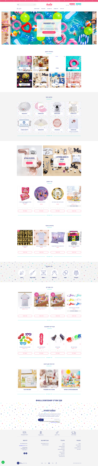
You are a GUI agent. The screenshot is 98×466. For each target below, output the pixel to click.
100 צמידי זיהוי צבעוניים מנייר (74, 307)
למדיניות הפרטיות (54, 422)
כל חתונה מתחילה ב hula (62, 158)
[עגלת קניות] (17, 8)
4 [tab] (49, 43)
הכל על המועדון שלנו (44, 443)
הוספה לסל (58, 210)
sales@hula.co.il (22, 445)
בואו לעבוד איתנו (62, 455)
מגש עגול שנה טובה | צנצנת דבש (57, 202)
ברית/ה (21, 277)
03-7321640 (22, 443)
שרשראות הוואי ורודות (41, 347)
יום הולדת (76, 277)
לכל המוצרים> (49, 215)
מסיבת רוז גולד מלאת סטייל (49, 389)
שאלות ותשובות (72, 5)
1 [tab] (52, 43)
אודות (80, 5)
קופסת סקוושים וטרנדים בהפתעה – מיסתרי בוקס (25, 202)
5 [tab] (47, 43)
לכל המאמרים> (49, 394)
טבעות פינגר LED (74, 347)
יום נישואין (54, 277)
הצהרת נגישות (62, 452)
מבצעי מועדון (36, 8)
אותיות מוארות (25, 246)
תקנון (64, 450)
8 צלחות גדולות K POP (41, 202)
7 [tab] (45, 43)
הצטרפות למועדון (45, 444)
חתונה (65, 277)
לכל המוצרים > (49, 135)
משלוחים (63, 447)
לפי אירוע (62, 8)
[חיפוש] (18, 4)
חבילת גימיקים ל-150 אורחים (58, 307)
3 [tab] (50, 43)
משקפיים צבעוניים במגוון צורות (25, 347)
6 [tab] (46, 43)
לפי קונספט (56, 8)
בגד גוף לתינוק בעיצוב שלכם (41, 246)
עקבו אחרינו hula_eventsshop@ (49, 400)
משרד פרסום (25, 463)
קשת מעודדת (57, 347)
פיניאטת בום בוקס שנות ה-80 (74, 246)
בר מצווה (43, 277)
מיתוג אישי (43, 8)
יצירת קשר (67, 5)
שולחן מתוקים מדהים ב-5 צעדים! (71, 389)
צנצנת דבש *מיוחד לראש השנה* (74, 202)
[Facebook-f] (26, 453)
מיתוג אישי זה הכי (27, 389)
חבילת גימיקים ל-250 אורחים (41, 307)
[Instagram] (24, 453)
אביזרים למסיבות (78, 447)
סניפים (77, 5)
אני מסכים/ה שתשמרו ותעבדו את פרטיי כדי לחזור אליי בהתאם (50, 422)
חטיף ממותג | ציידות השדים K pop (58, 246)
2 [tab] (51, 43)
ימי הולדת (79, 446)
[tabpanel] (49, 28)
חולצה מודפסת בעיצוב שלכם (25, 307)
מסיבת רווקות (32, 277)
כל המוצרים (49, 8)
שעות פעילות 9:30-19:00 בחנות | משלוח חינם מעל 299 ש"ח (49, 0)
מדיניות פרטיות (62, 456)
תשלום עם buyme (61, 449)
